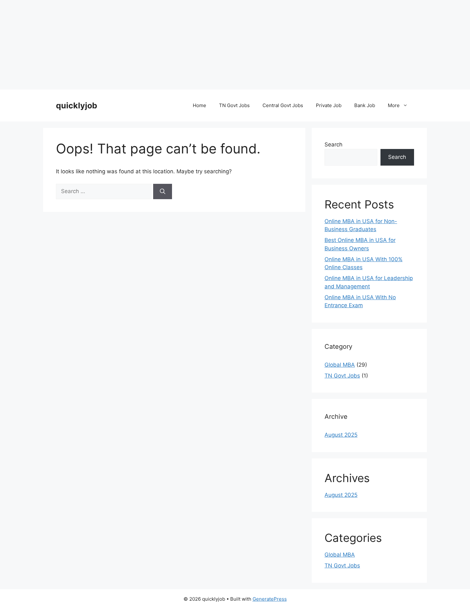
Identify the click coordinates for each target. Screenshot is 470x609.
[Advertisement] (192, 45)
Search (333, 144)
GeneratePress (270, 599)
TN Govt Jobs (234, 105)
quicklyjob (76, 105)
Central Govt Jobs (282, 105)
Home (199, 105)
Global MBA (340, 365)
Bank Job (364, 105)
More (394, 105)
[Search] (162, 191)
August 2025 (341, 435)
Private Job (328, 105)
